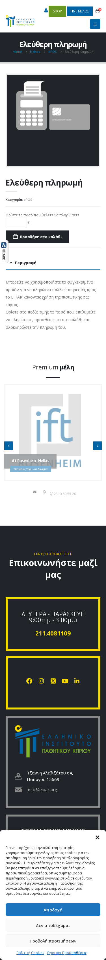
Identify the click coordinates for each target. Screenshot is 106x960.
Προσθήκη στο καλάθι (41, 236)
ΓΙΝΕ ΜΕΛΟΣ (79, 11)
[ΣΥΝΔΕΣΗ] (46, 10)
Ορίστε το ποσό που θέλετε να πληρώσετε (42, 214)
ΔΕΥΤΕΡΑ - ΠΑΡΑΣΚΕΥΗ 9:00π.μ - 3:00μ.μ (53, 617)
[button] (97, 837)
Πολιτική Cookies (30, 952)
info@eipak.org (42, 789)
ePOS (28, 199)
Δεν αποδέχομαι (53, 925)
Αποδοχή (53, 910)
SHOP (57, 11)
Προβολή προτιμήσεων (53, 941)
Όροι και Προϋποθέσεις (67, 952)
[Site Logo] (20, 18)
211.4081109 (53, 633)
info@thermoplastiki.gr (35, 491)
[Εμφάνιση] (4, 251)
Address (45, 491)
